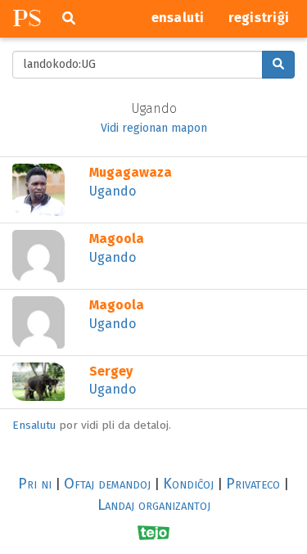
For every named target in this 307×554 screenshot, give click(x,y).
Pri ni (35, 484)
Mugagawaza (130, 172)
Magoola (116, 238)
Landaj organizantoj (153, 505)
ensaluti (178, 17)
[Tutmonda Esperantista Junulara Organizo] (153, 533)
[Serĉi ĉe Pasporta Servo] (278, 65)
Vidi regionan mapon (154, 128)
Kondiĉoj (188, 484)
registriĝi (259, 17)
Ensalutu (34, 425)
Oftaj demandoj (107, 484)
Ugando (112, 191)
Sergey (111, 371)
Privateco (253, 484)
